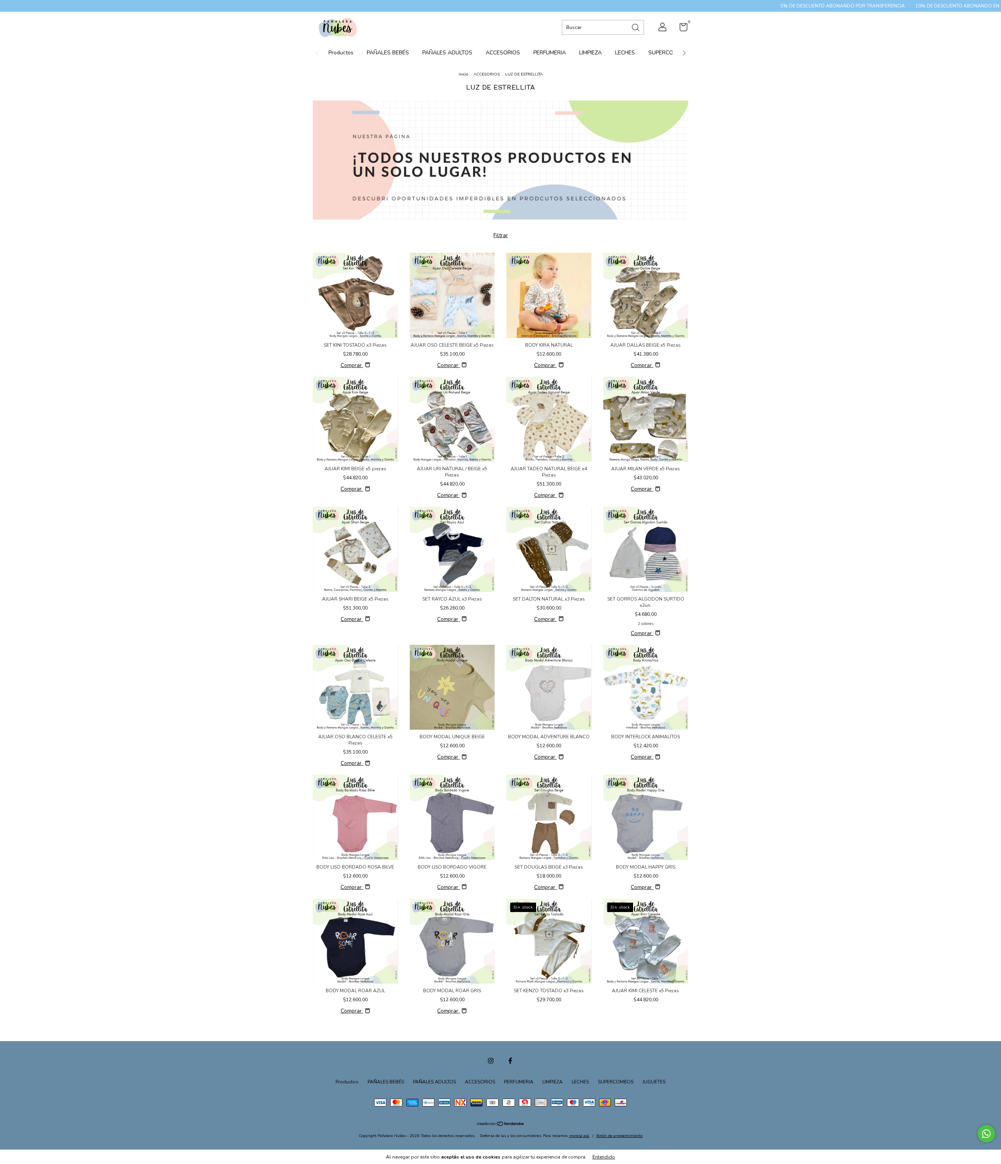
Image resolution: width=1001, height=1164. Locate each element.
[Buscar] (636, 26)
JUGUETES (654, 1082)
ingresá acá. (579, 1136)
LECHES (625, 52)
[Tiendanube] (500, 1124)
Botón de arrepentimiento (619, 1136)
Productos (340, 52)
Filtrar (500, 235)
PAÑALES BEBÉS (388, 52)
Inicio (463, 74)
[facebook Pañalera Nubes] (510, 1061)
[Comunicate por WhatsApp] (986, 1133)
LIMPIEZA (590, 52)
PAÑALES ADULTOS (447, 52)
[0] (680, 29)
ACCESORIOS (503, 52)
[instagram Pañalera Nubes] (491, 1061)
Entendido (603, 1157)
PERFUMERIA (549, 52)
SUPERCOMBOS (668, 52)
